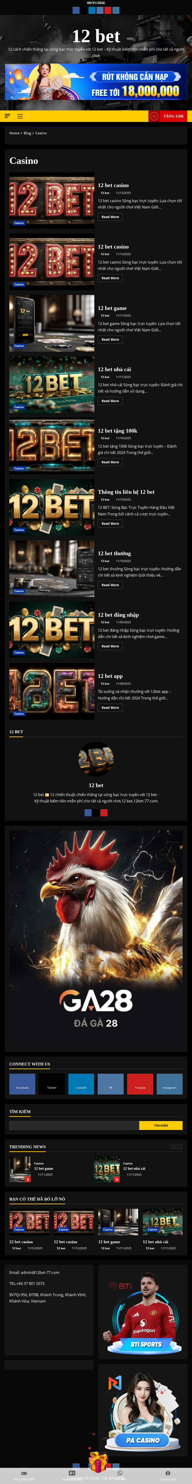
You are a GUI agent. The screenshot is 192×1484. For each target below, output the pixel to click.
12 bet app (51, 691)
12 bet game (51, 323)
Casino (19, 223)
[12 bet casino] (29, 1222)
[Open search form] (143, 116)
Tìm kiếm (20, 1111)
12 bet (96, 36)
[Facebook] (88, 812)
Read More (112, 217)
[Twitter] (96, 812)
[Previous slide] (173, 1147)
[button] (7, 116)
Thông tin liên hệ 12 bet (51, 507)
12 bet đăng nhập (51, 630)
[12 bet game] (118, 1222)
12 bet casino (51, 200)
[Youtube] (103, 812)
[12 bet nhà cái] (163, 1222)
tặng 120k (173, 116)
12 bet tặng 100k (51, 446)
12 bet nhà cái (51, 384)
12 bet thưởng (51, 568)
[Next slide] (180, 1147)
